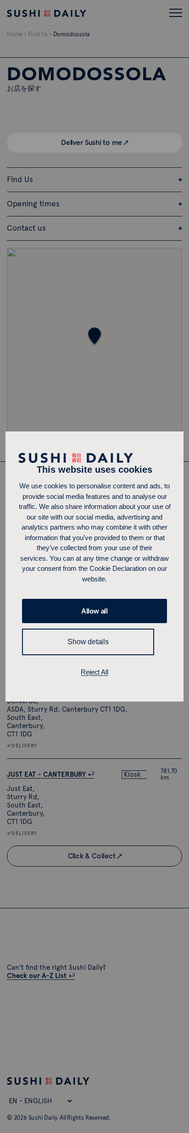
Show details (88, 642)
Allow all (94, 611)
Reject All (94, 672)
